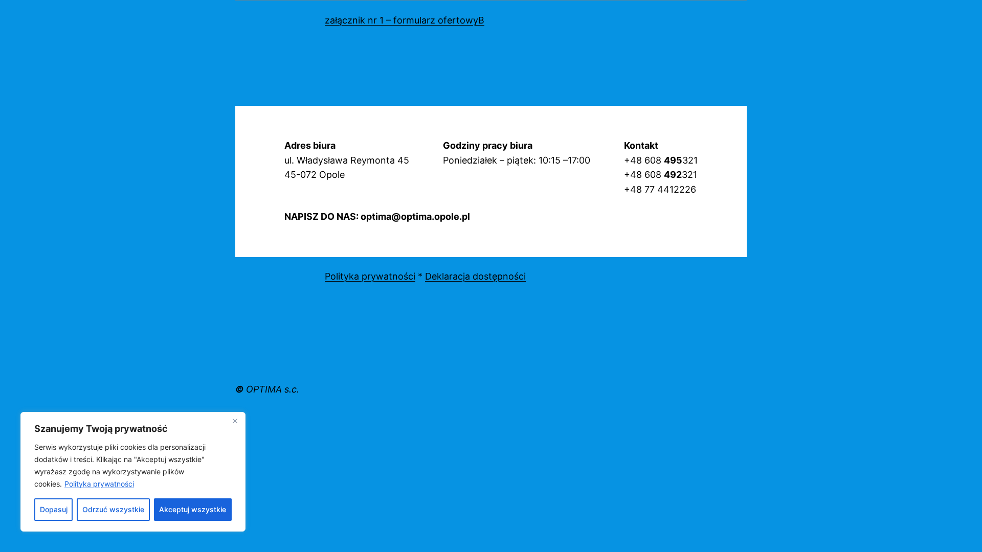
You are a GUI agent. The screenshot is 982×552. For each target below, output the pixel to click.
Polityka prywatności (99, 483)
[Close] (235, 421)
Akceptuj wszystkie (192, 509)
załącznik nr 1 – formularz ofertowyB (404, 20)
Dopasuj (54, 509)
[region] (133, 472)
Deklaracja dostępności (475, 276)
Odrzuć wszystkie (113, 509)
